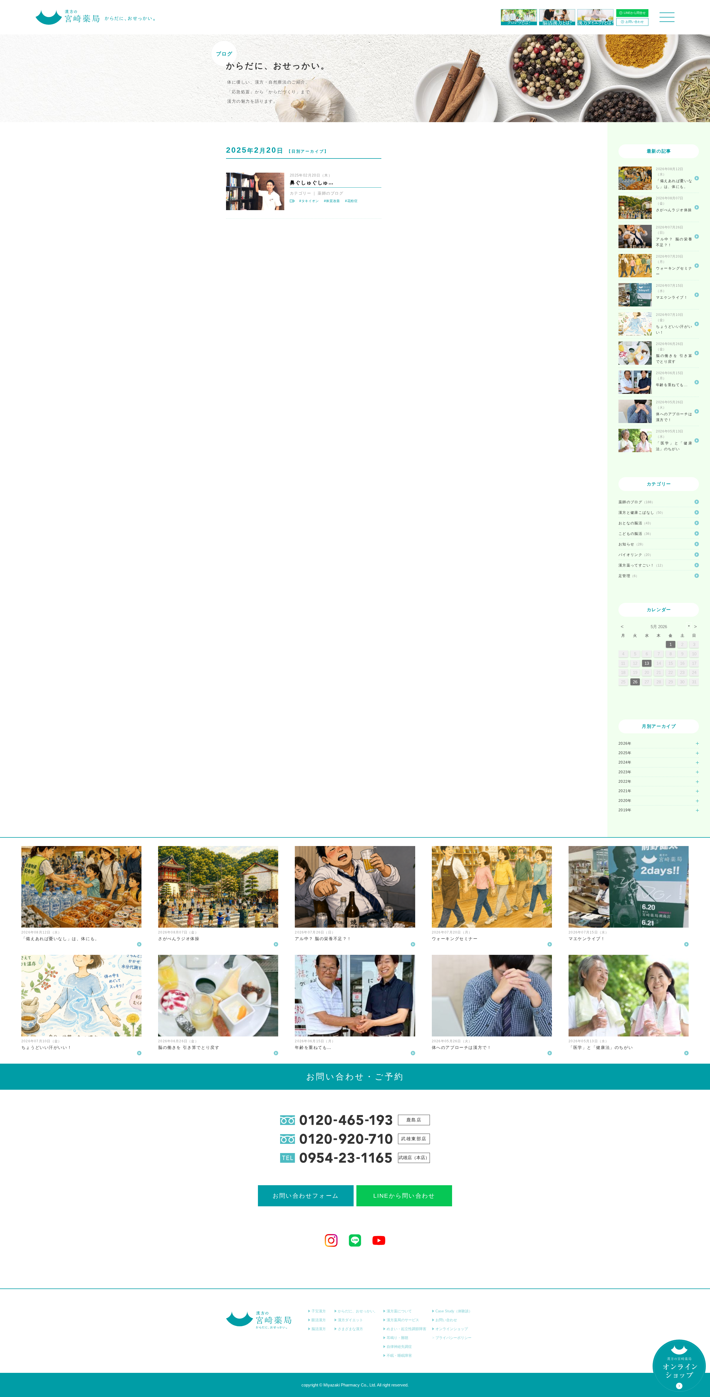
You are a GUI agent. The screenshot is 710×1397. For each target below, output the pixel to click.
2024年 (625, 762)
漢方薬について (399, 1311)
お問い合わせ (634, 21)
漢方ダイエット (350, 1320)
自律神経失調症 (399, 1347)
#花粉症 (351, 201)
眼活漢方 (318, 1320)
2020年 (625, 801)
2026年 (625, 743)
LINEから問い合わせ (404, 1195)
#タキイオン (309, 201)
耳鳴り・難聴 (397, 1338)
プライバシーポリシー (453, 1338)
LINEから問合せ (635, 12)
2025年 (625, 753)
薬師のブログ (330, 193)
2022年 (625, 781)
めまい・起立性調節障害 (406, 1329)
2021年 (625, 791)
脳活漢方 (318, 1329)
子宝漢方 (318, 1311)
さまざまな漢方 (350, 1329)
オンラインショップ (451, 1329)
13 (647, 663)
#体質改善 (332, 201)
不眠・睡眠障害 (399, 1355)
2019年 (625, 810)
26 (635, 681)
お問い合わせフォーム (306, 1195)
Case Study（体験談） (453, 1311)
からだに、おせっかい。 (357, 1311)
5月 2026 (659, 626)
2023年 (625, 772)
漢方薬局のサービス (403, 1320)
